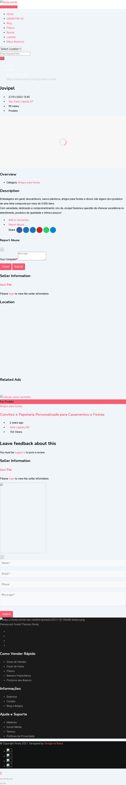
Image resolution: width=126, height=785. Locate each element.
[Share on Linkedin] (33, 230)
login (11, 293)
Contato (11, 701)
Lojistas (11, 37)
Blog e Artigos (15, 706)
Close (5, 266)
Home (10, 14)
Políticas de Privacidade (21, 736)
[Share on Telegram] (53, 230)
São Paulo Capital (19, 101)
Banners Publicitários (19, 675)
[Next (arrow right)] (4, 783)
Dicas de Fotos (15, 666)
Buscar (10, 32)
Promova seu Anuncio (19, 680)
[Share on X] (26, 230)
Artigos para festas (29, 182)
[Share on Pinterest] (39, 230)
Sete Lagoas (17, 427)
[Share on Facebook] (19, 230)
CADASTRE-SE (15, 18)
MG (28, 427)
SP (31, 101)
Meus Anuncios (15, 41)
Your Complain (8, 259)
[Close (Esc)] (1, 778)
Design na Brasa (53, 743)
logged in (20, 452)
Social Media (14, 727)
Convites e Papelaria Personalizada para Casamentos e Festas (52, 414)
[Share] (4, 778)
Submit (18, 266)
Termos (11, 731)
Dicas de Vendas (16, 661)
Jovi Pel (6, 284)
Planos (11, 27)
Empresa (12, 696)
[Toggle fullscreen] (8, 778)
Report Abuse (16, 224)
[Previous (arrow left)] (1, 783)
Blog (9, 23)
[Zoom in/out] (11, 778)
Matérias (12, 722)
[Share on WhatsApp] (46, 230)
